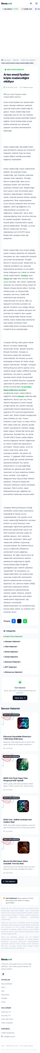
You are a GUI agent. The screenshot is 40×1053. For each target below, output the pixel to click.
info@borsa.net (9, 1036)
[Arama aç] (31, 3)
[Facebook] (14, 621)
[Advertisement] (20, 34)
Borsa (6, 3)
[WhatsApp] (25, 621)
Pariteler (4, 998)
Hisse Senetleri (6, 984)
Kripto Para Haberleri (28, 60)
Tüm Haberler (10, 881)
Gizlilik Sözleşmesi (7, 1033)
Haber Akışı (19, 698)
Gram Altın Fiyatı (7, 1019)
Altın (2, 991)
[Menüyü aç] (36, 3)
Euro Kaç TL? (6, 1015)
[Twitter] (3, 974)
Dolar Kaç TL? (6, 1012)
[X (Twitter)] (19, 621)
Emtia (3, 1002)
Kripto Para (5, 995)
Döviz (3, 987)
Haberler (16, 60)
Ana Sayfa (7, 60)
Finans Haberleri (7, 1023)
